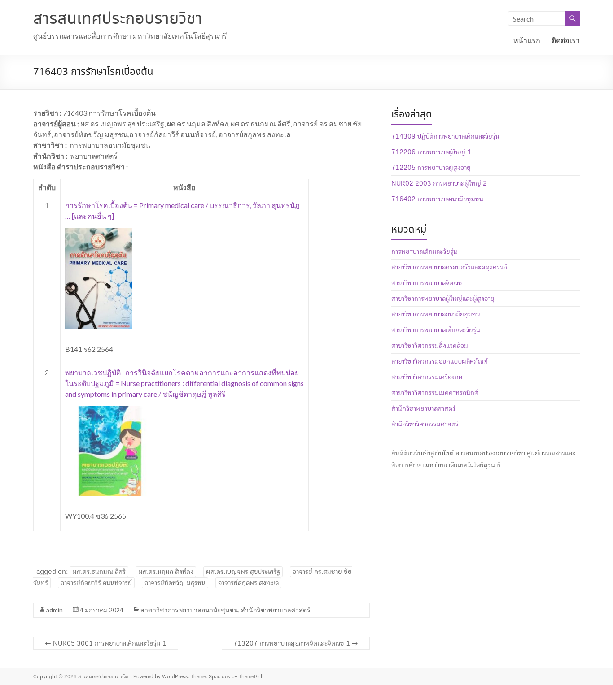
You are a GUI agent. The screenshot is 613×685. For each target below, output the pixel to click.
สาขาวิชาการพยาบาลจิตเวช (426, 282)
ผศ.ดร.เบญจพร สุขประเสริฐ (243, 571)
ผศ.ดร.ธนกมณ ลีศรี (99, 571)
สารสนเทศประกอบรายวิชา (117, 19)
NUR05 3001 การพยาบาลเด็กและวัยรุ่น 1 (105, 643)
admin (54, 610)
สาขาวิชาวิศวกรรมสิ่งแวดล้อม (429, 345)
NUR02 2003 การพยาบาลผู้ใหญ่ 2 (439, 183)
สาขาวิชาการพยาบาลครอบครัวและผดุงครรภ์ (449, 267)
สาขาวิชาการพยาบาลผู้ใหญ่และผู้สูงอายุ (443, 298)
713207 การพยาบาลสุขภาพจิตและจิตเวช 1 (295, 643)
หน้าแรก (526, 40)
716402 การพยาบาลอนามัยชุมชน (437, 199)
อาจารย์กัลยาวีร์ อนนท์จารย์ (96, 582)
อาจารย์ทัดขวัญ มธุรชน (175, 582)
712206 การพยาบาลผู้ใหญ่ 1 (431, 152)
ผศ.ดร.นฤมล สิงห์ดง (165, 571)
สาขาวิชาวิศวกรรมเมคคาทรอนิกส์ (434, 392)
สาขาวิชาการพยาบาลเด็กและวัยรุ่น (435, 330)
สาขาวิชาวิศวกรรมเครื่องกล (426, 377)
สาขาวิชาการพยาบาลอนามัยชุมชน (189, 610)
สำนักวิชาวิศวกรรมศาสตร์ (425, 424)
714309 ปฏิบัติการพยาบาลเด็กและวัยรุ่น (445, 136)
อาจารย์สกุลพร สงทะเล (248, 582)
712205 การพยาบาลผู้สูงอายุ (431, 167)
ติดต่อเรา (566, 40)
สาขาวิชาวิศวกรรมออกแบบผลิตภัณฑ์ (439, 361)
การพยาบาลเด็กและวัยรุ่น (424, 251)
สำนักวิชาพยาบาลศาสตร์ (276, 610)
